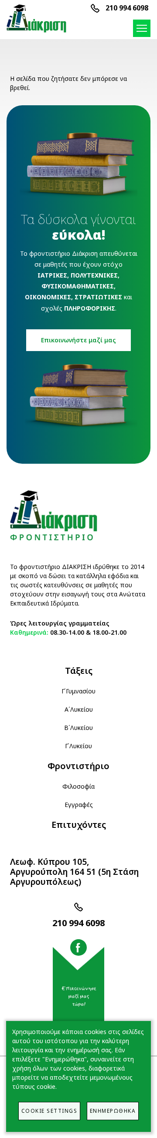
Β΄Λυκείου (78, 727)
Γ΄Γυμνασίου (78, 691)
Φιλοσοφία (78, 786)
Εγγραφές (79, 804)
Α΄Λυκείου (79, 709)
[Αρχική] (37, 18)
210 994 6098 (127, 8)
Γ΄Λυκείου (78, 746)
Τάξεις (78, 670)
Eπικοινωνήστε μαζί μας (78, 340)
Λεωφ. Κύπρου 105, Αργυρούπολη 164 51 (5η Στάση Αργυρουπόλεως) (74, 871)
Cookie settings (49, 1110)
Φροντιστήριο (78, 766)
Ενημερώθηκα (113, 1110)
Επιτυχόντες (78, 824)
